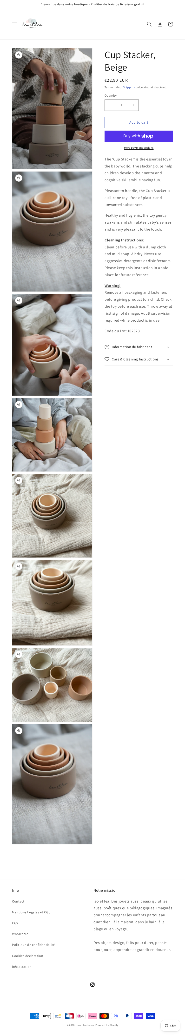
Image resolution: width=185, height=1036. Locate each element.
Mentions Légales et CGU (31, 912)
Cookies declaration (27, 956)
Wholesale (20, 934)
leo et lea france (85, 1025)
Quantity (111, 95)
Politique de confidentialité (33, 945)
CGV (15, 923)
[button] (14, 24)
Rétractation (22, 966)
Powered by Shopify (107, 1025)
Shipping (129, 87)
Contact (18, 901)
